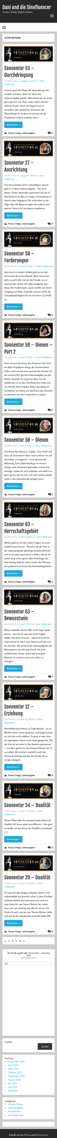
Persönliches (14, 1111)
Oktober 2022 (15, 1072)
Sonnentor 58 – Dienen (26, 440)
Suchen (8, 1041)
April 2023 (13, 1065)
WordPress (25, 1134)
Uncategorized (15, 1115)
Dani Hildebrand (45, 266)
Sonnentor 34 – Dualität (27, 805)
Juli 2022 (12, 1083)
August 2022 (14, 1079)
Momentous (42, 1134)
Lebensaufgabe (28, 132)
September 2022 (16, 1076)
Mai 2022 (13, 1090)
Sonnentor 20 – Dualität (27, 877)
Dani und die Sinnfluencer (26, 7)
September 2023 (16, 1061)
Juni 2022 (13, 1086)
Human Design (14, 132)
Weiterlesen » (13, 124)
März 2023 (13, 1068)
